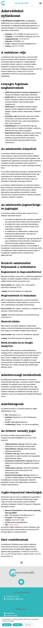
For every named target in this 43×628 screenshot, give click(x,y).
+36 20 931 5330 (21, 3)
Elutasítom (17, 624)
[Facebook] (21, 582)
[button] (40, 3)
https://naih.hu (14, 525)
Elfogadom (7, 624)
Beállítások (28, 624)
